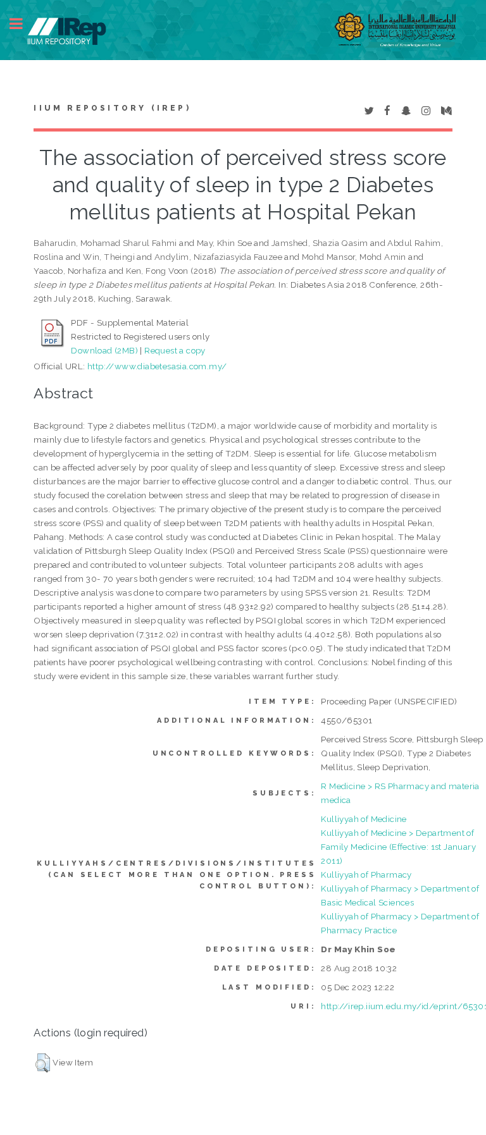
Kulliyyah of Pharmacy (366, 874)
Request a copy (175, 350)
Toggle (23, 23)
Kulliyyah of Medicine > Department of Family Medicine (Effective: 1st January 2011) (398, 847)
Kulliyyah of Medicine (363, 819)
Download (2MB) (104, 350)
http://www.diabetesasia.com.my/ (157, 366)
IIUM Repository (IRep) (112, 108)
